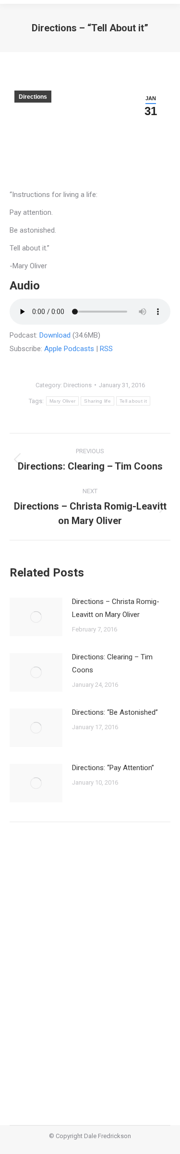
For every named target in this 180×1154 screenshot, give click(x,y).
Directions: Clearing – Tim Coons (112, 663)
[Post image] (36, 617)
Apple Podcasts (69, 348)
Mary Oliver (62, 401)
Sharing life (97, 401)
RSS (106, 348)
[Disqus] (90, 966)
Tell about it (133, 401)
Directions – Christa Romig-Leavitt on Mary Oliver (115, 608)
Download (55, 335)
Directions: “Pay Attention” (113, 767)
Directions (33, 96)
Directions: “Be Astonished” (115, 712)
